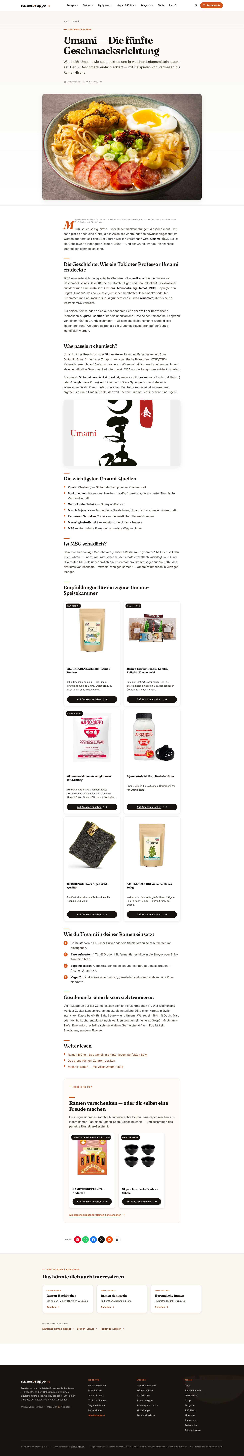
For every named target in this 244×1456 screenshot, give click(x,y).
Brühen (87, 5)
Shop (188, 1400)
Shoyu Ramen (95, 1395)
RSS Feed (190, 1410)
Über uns (190, 1415)
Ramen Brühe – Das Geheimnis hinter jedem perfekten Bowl (107, 1054)
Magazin (146, 5)
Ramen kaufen (193, 1390)
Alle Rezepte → (96, 1415)
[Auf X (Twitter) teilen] (101, 1239)
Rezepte (71, 5)
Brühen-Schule (85, 1328)
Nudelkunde (143, 1395)
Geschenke (191, 1395)
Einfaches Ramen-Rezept (56, 1328)
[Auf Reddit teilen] (109, 1239)
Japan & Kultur (125, 5)
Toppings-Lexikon (110, 1328)
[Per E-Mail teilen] (117, 1239)
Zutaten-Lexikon (146, 1415)
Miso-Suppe (143, 1410)
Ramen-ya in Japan (147, 1405)
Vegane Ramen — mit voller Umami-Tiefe (95, 1066)
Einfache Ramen (97, 1385)
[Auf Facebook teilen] (93, 1239)
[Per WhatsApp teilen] (85, 1239)
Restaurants (213, 5)
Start (66, 21)
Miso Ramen (95, 1390)
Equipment (104, 5)
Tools (161, 5)
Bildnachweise (193, 1430)
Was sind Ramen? (146, 1385)
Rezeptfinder (95, 1410)
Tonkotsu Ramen (97, 1400)
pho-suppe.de (77, 1446)
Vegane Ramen (96, 1405)
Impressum (191, 1420)
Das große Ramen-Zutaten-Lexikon (91, 1060)
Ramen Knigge (145, 1400)
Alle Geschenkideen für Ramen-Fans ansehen (95, 1214)
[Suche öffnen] (196, 5)
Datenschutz (192, 1425)
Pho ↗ (172, 5)
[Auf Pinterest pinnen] (77, 1239)
